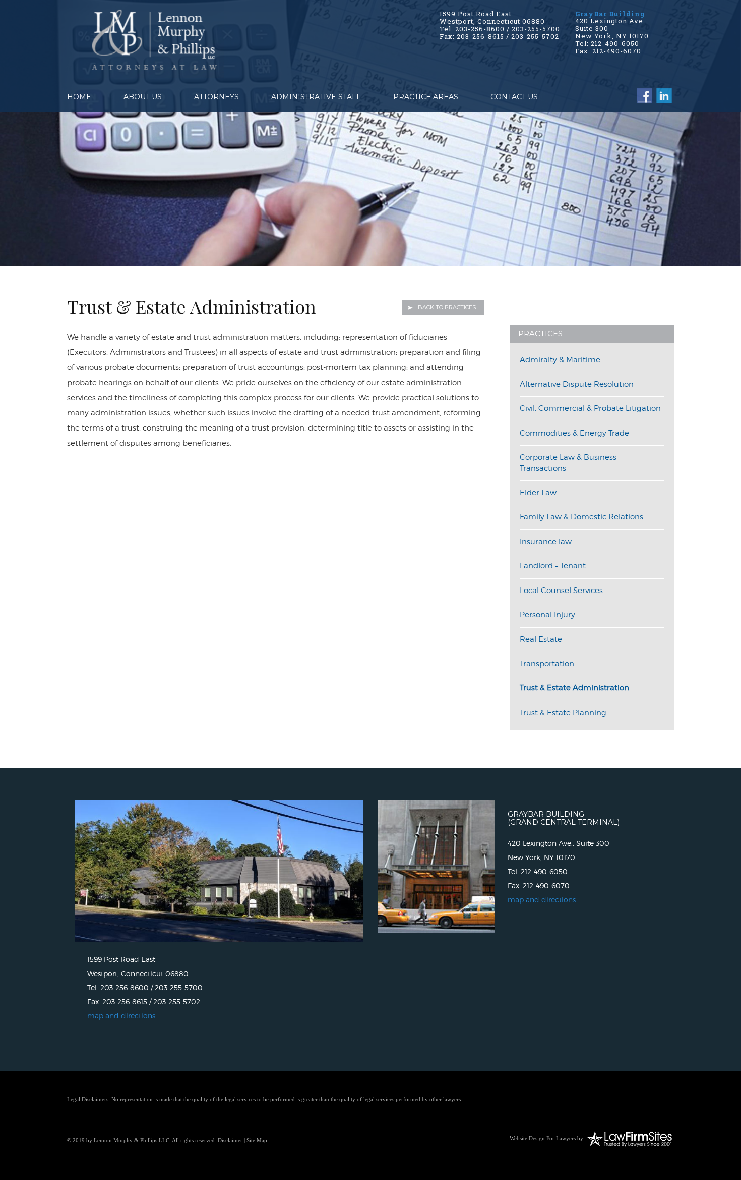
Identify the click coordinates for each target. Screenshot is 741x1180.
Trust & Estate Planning (563, 712)
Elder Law (538, 492)
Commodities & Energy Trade (574, 433)
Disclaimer (230, 1140)
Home (79, 96)
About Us (143, 96)
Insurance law (546, 541)
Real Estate (541, 639)
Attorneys (216, 96)
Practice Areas (425, 96)
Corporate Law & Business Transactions (568, 462)
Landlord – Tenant (553, 565)
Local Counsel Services (561, 590)
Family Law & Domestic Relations (581, 516)
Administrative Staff (316, 96)
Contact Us (514, 96)
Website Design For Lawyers (543, 1138)
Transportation (547, 663)
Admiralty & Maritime (560, 359)
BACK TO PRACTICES (447, 307)
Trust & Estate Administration (574, 687)
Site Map (256, 1140)
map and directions (121, 1015)
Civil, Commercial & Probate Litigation (590, 408)
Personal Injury (547, 614)
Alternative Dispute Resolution (577, 384)
